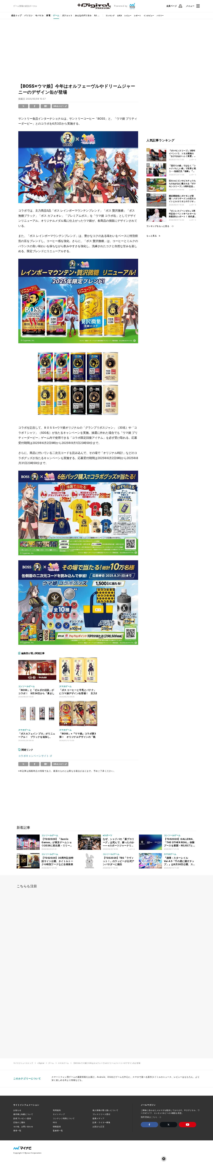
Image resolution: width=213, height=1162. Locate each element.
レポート (137, 15)
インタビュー (149, 15)
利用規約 (57, 1110)
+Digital (40, 1063)
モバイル (39, 15)
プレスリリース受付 (101, 1114)
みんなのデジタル (83, 15)
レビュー (127, 15)
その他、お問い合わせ (23, 1126)
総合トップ (16, 15)
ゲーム (56, 15)
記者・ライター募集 (101, 1122)
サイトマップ (59, 1114)
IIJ (95, 15)
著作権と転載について (23, 1114)
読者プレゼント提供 (22, 1118)
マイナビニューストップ (23, 1063)
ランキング (110, 15)
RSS (55, 1122)
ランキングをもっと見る (157, 226)
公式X (119, 15)
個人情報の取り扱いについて (105, 1110)
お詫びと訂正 (98, 1126)
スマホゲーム (63, 1063)
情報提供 (57, 1126)
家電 (48, 15)
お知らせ (17, 1110)
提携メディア (98, 1118)
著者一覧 (17, 1130)
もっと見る (151, 236)
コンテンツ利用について (64, 1118)
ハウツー (160, 15)
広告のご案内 (19, 1122)
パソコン (28, 15)
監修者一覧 (58, 1130)
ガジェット (67, 15)
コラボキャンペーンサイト (33, 755)
